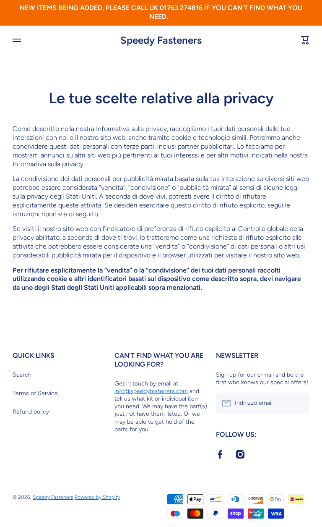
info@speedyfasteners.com (151, 391)
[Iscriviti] (298, 403)
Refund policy (31, 411)
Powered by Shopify (97, 497)
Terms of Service (35, 393)
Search (22, 374)
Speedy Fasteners (53, 497)
